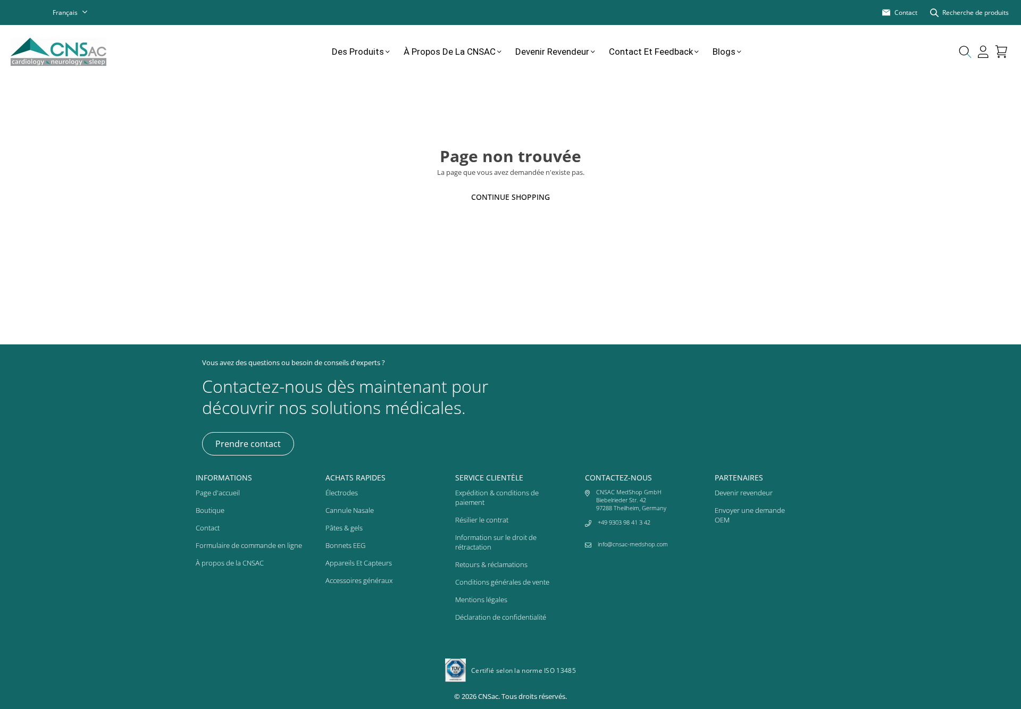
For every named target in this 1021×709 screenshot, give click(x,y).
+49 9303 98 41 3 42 (624, 522)
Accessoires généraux (358, 580)
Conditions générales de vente (502, 582)
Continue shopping (510, 197)
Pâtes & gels (344, 528)
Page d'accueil (218, 492)
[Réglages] (983, 51)
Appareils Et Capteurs (358, 563)
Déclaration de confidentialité (500, 617)
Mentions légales (481, 599)
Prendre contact (248, 444)
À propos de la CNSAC (450, 51)
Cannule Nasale (349, 510)
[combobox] (76, 12)
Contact (208, 528)
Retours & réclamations (491, 564)
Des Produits (358, 51)
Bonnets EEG (345, 545)
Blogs (724, 51)
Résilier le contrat (481, 520)
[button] (1001, 51)
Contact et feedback (651, 51)
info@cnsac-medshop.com (633, 544)
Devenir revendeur (552, 51)
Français (65, 12)
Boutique (210, 510)
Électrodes (341, 492)
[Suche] (965, 51)
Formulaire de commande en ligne (249, 545)
